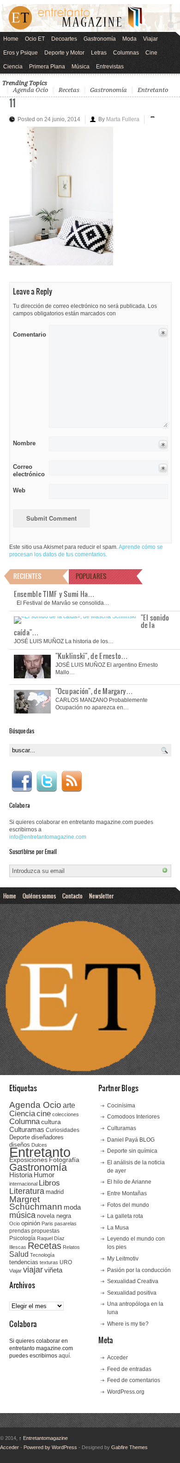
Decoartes (64, 39)
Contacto (72, 895)
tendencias (23, 1262)
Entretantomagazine (43, 1438)
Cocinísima (121, 1105)
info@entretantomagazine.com (47, 837)
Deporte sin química (132, 1151)
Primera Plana (47, 66)
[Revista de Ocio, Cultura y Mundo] (90, 18)
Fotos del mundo (128, 1205)
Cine (151, 52)
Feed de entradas (129, 1369)
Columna (24, 1121)
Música (81, 66)
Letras (99, 52)
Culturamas (26, 1129)
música (22, 1215)
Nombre (24, 443)
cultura (51, 1121)
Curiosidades (62, 1130)
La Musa (118, 1227)
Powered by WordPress (50, 1447)
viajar (33, 1269)
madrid (55, 1191)
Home (10, 39)
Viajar (150, 39)
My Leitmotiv (122, 1258)
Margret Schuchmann (35, 1202)
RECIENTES (27, 576)
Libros (49, 1182)
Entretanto (153, 89)
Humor (44, 1175)
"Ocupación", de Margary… (94, 691)
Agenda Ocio (30, 89)
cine (43, 1113)
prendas (19, 1231)
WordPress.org (125, 1392)
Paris (47, 1223)
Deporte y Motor (64, 52)
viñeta (53, 1270)
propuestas (45, 1231)
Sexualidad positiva (131, 1293)
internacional (23, 1183)
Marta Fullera (122, 119)
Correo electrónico (28, 470)
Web (19, 490)
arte (69, 1105)
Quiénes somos (39, 895)
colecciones (65, 1114)
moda (72, 1207)
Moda (129, 39)
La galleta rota (125, 1216)
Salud (19, 1254)
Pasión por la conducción (139, 1270)
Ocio (14, 1223)
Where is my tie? (128, 1324)
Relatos (71, 1247)
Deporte (19, 1137)
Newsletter (101, 895)
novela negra (54, 1215)
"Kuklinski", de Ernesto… (91, 656)
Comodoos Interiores (133, 1116)
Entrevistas (110, 66)
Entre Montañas (127, 1193)
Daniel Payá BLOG (131, 1140)
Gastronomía (100, 39)
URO (66, 1262)
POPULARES (91, 576)
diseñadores (47, 1137)
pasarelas (65, 1223)
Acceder (117, 1357)
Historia (20, 1175)
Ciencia (13, 66)
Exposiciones (28, 1159)
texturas (49, 1262)
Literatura (26, 1191)
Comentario (28, 333)
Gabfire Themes (129, 1447)
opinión (30, 1223)
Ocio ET (35, 39)
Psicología (22, 1238)
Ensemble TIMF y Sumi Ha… (54, 594)
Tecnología (42, 1255)
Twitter (47, 781)
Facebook (22, 781)
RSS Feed (71, 781)
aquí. (65, 1355)
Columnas (126, 52)
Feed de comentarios (133, 1380)
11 (12, 102)
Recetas (69, 89)
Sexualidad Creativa (132, 1281)
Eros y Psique (20, 52)
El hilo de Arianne (129, 1182)
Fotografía (64, 1159)
